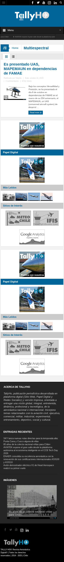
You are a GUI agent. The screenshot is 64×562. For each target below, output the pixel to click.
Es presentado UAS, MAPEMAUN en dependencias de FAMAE (30, 68)
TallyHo (18, 78)
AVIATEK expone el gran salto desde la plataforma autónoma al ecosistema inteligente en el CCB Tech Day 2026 (30, 450)
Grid (6, 57)
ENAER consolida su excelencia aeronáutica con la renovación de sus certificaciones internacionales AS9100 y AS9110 (31, 459)
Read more (35, 112)
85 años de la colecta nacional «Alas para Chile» (26, 444)
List (13, 57)
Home (15, 48)
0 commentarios (12, 81)
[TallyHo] (32, 16)
